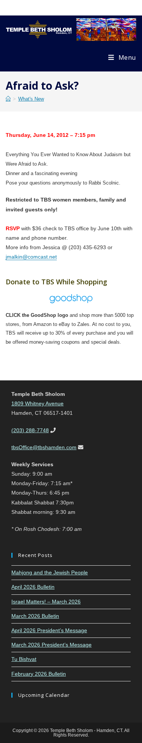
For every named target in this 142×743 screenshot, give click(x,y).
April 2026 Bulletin (33, 587)
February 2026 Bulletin (38, 674)
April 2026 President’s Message (49, 630)
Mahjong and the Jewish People (49, 572)
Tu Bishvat (23, 659)
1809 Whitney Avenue (37, 403)
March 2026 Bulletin (35, 616)
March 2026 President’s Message (51, 645)
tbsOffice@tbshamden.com (43, 447)
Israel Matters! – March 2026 (46, 602)
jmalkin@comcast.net (31, 257)
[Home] (8, 99)
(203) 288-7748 (30, 430)
